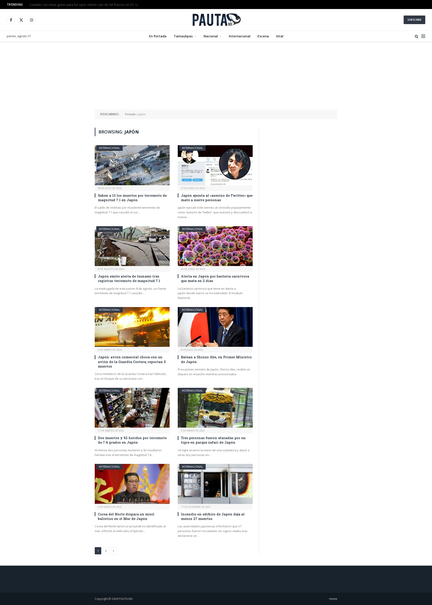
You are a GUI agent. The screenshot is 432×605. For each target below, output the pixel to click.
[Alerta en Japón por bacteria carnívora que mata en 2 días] (215, 246)
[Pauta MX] (216, 20)
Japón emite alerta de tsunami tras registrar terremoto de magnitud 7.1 (129, 278)
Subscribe (414, 20)
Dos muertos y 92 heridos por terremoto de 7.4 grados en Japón (132, 440)
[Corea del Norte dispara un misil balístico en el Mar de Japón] (132, 484)
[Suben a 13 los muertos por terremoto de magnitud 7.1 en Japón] (132, 165)
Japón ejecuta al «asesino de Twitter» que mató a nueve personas (216, 197)
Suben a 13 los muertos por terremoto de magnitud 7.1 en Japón (132, 197)
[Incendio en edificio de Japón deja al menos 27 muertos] (215, 484)
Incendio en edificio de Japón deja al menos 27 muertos (213, 516)
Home (333, 599)
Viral (279, 36)
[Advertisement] (216, 75)
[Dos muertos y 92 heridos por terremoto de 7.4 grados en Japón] (132, 408)
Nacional (211, 36)
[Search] (416, 36)
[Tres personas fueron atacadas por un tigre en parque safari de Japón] (215, 408)
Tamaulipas (183, 36)
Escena (263, 36)
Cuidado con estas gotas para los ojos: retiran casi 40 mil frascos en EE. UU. (84, 5)
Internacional (239, 36)
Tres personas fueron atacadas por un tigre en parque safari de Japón (213, 440)
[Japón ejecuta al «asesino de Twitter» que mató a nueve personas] (215, 165)
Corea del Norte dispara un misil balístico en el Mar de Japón (126, 516)
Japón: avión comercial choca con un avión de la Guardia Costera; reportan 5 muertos (132, 361)
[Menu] (423, 36)
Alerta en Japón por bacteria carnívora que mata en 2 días (215, 278)
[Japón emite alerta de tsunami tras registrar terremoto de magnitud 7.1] (132, 246)
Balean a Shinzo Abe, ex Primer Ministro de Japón (216, 359)
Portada (130, 114)
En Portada (157, 36)
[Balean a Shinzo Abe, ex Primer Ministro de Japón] (215, 327)
